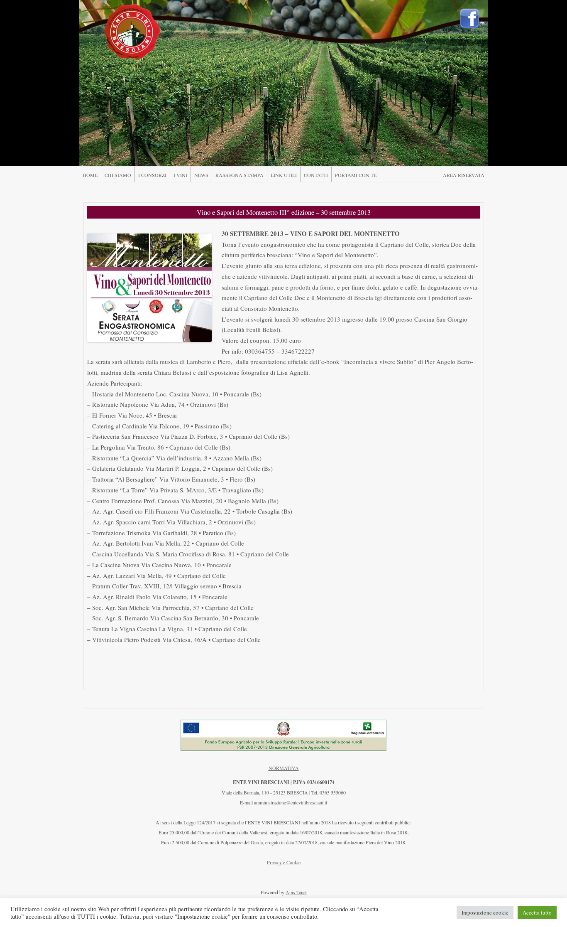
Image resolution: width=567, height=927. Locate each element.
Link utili (284, 175)
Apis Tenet (296, 892)
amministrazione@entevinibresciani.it (290, 802)
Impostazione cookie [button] (485, 912)
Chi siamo (118, 175)
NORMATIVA (284, 768)
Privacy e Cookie (284, 862)
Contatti (316, 175)
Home (90, 175)
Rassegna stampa (239, 175)
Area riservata (463, 175)
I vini (180, 175)
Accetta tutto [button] (537, 912)
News (201, 175)
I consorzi (152, 175)
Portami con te (355, 175)
